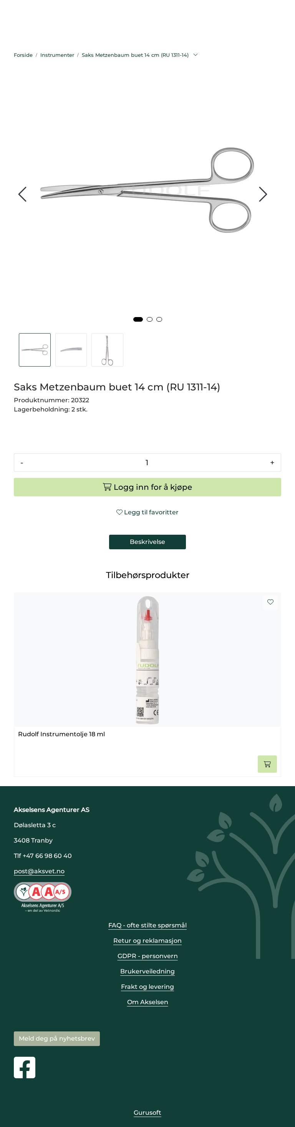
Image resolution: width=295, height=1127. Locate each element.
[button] (138, 319)
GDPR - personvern (148, 956)
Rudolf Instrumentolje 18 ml (61, 734)
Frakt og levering (147, 986)
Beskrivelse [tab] (147, 541)
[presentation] (23, 194)
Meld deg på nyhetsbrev (57, 1038)
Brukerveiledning (147, 971)
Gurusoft (147, 1112)
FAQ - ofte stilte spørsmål (147, 925)
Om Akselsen (147, 1002)
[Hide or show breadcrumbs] (195, 55)
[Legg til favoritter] (270, 602)
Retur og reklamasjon (147, 940)
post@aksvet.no (39, 871)
